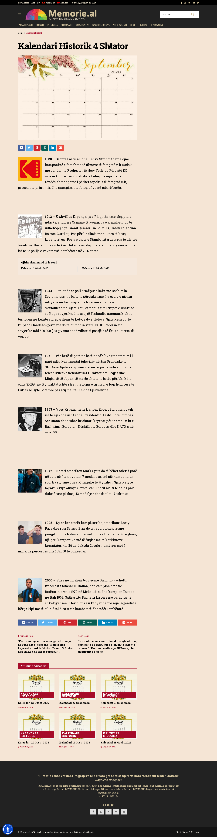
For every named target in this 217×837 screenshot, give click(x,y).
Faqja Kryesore (25, 25)
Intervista (52, 25)
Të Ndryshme (156, 25)
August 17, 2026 (67, 747)
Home (20, 33)
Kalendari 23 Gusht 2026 (34, 268)
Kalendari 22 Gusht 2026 (95, 268)
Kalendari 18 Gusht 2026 (116, 742)
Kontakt (35, 2)
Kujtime (143, 25)
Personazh (66, 25)
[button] (7, 829)
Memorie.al (25, 832)
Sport (133, 25)
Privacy (195, 832)
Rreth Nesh (23, 2)
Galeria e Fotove (101, 25)
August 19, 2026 (26, 747)
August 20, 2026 (26, 707)
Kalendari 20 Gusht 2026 (33, 742)
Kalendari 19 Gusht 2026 (74, 742)
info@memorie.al (108, 792)
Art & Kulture (120, 25)
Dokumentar (82, 25)
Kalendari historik (34, 33)
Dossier (40, 25)
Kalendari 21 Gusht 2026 (116, 702)
